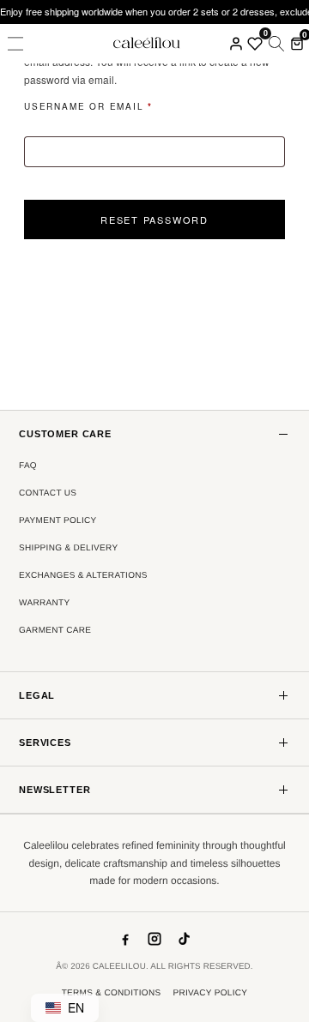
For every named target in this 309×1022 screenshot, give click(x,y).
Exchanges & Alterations (83, 575)
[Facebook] (125, 939)
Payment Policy (58, 521)
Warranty (44, 603)
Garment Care (55, 630)
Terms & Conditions (111, 993)
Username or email (117, 106)
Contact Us (47, 493)
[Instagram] (154, 939)
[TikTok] (183, 939)
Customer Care (65, 434)
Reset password (154, 219)
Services (45, 742)
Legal (37, 695)
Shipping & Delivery (68, 548)
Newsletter (55, 790)
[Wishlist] (255, 43)
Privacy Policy (210, 993)
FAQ (28, 466)
